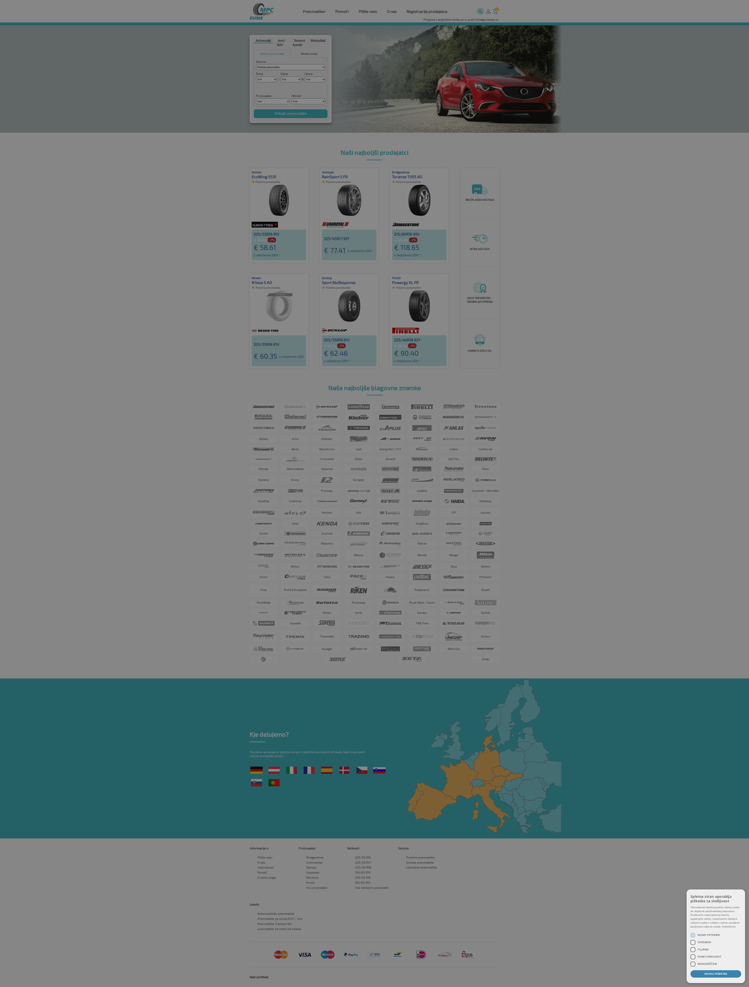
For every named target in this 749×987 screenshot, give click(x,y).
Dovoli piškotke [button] (716, 973)
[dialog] (716, 936)
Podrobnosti (729, 926)
